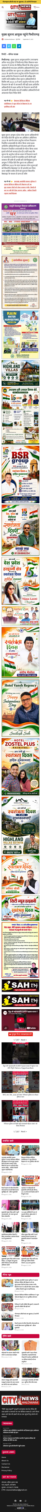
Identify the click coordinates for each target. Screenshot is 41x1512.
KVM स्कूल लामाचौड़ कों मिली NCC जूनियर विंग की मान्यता (30, 1381)
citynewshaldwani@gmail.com (16, 1490)
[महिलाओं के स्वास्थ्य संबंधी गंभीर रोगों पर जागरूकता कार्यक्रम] (10, 1345)
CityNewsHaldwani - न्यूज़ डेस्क (12, 39)
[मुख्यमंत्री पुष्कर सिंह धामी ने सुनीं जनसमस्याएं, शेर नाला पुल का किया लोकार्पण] (11, 1205)
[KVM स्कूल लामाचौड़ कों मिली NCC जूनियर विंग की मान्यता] (30, 1373)
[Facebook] (4, 46)
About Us (5, 1460)
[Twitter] (9, 46)
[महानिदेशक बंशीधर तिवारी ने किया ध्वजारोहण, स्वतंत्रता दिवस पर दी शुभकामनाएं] (11, 1227)
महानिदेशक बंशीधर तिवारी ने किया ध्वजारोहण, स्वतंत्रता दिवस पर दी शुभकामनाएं (10, 1236)
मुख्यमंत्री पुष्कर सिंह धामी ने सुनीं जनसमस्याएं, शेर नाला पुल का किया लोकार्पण (10, 1214)
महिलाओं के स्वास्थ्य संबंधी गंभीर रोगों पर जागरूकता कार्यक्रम (10, 1353)
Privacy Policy (7, 1470)
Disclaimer (5, 1467)
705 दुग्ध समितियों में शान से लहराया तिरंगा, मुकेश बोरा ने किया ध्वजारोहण (29, 1214)
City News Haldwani (22, 1504)
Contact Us (6, 1463)
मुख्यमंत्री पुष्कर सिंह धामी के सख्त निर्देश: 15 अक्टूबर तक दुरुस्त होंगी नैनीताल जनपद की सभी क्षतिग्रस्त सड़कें (11, 1262)
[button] (24, 1040)
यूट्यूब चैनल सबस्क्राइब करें (21, 1034)
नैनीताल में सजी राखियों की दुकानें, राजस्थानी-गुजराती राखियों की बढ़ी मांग (27, 1305)
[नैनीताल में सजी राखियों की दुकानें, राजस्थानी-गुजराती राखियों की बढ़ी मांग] (7, 1307)
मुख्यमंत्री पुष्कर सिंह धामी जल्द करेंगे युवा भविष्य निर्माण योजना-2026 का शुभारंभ (29, 1261)
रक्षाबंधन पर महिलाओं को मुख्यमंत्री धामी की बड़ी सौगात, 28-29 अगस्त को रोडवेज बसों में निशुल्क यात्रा (30, 1191)
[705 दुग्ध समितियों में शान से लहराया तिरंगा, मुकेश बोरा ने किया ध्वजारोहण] (30, 1205)
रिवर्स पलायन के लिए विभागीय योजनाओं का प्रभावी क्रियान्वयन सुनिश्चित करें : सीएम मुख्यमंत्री (10, 1190)
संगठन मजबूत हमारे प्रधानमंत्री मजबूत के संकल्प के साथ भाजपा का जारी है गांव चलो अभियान (10, 1382)
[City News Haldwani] (20, 7)
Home (4, 1457)
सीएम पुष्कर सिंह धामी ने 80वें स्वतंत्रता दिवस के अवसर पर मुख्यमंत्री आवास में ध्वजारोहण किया (29, 1237)
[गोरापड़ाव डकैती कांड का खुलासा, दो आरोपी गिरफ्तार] (7, 1317)
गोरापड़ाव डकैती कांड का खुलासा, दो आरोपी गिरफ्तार (27, 1315)
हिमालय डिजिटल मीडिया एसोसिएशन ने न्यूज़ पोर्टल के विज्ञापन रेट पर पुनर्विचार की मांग (30, 1159)
